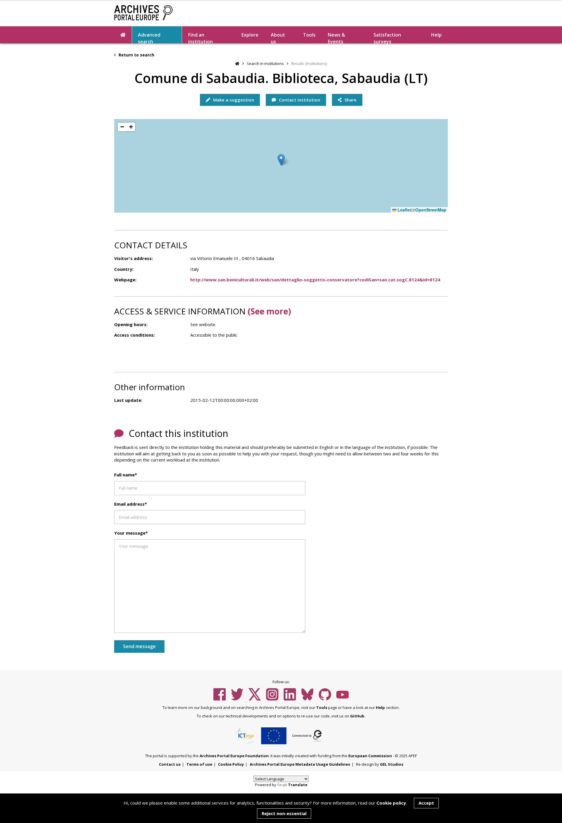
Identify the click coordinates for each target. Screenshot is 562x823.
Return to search (135, 55)
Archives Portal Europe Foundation (234, 755)
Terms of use (199, 764)
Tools (309, 35)
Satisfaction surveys (387, 37)
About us (278, 37)
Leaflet (403, 210)
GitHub (357, 716)
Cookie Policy (231, 764)
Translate (297, 784)
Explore (249, 35)
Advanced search (149, 37)
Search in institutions (265, 63)
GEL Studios (391, 764)
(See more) (269, 311)
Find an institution (200, 37)
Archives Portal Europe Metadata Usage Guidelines (300, 764)
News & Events (336, 37)
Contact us (170, 764)
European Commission (370, 755)
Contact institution (299, 100)
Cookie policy (391, 803)
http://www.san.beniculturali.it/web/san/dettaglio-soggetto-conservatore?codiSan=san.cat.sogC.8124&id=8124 (315, 280)
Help (380, 707)
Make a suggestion (233, 100)
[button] (281, 160)
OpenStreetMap (430, 210)
